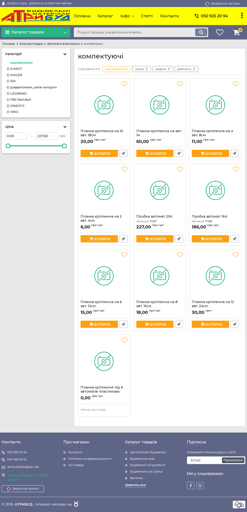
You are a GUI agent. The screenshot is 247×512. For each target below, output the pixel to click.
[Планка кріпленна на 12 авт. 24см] (215, 276)
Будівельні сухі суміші (146, 471)
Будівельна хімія (142, 458)
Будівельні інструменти (147, 465)
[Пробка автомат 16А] (215, 190)
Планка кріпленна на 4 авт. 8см (212, 135)
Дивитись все (135, 485)
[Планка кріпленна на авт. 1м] (159, 105)
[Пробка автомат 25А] (159, 190)
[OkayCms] (75, 504)
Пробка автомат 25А (154, 218)
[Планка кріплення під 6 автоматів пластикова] (104, 361)
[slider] (8, 146)
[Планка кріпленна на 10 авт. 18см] (104, 105)
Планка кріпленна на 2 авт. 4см (101, 220)
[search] (201, 32)
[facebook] (190, 485)
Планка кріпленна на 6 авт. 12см (101, 306)
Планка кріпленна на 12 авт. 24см (213, 306)
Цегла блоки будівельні (148, 452)
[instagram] (200, 485)
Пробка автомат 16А (209, 218)
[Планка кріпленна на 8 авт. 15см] (159, 276)
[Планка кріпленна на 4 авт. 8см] (215, 105)
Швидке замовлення (123, 153)
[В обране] (124, 84)
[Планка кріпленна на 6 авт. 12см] (104, 276)
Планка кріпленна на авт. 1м (159, 135)
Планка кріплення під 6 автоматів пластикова (102, 391)
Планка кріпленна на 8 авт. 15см (157, 306)
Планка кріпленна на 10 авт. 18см (102, 135)
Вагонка (136, 478)
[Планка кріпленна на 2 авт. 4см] (104, 190)
